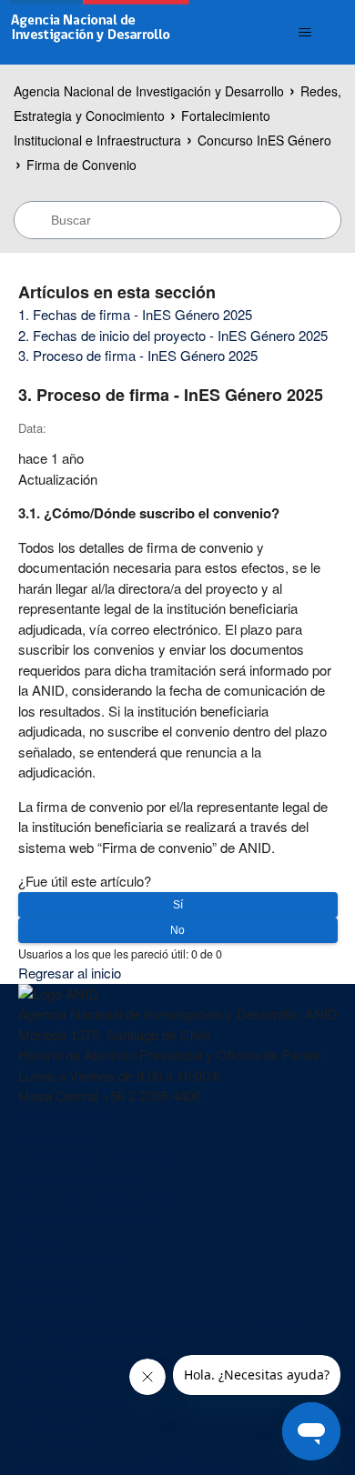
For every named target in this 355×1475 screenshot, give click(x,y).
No (177, 930)
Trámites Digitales (71, 1259)
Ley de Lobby (58, 1443)
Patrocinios (51, 1279)
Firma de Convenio (81, 165)
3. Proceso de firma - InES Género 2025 (138, 355)
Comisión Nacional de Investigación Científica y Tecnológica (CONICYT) (159, 1331)
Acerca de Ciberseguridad (95, 1198)
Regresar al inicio (69, 972)
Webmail (44, 1239)
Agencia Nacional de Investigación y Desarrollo (149, 91)
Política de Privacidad (82, 1177)
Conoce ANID (59, 1136)
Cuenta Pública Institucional (100, 1157)
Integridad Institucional (84, 1218)
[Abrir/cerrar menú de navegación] (305, 32)
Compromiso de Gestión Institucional (128, 1463)
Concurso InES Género (264, 140)
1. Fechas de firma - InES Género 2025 (135, 314)
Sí (178, 904)
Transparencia (60, 1422)
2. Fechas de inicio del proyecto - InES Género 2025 (173, 335)
